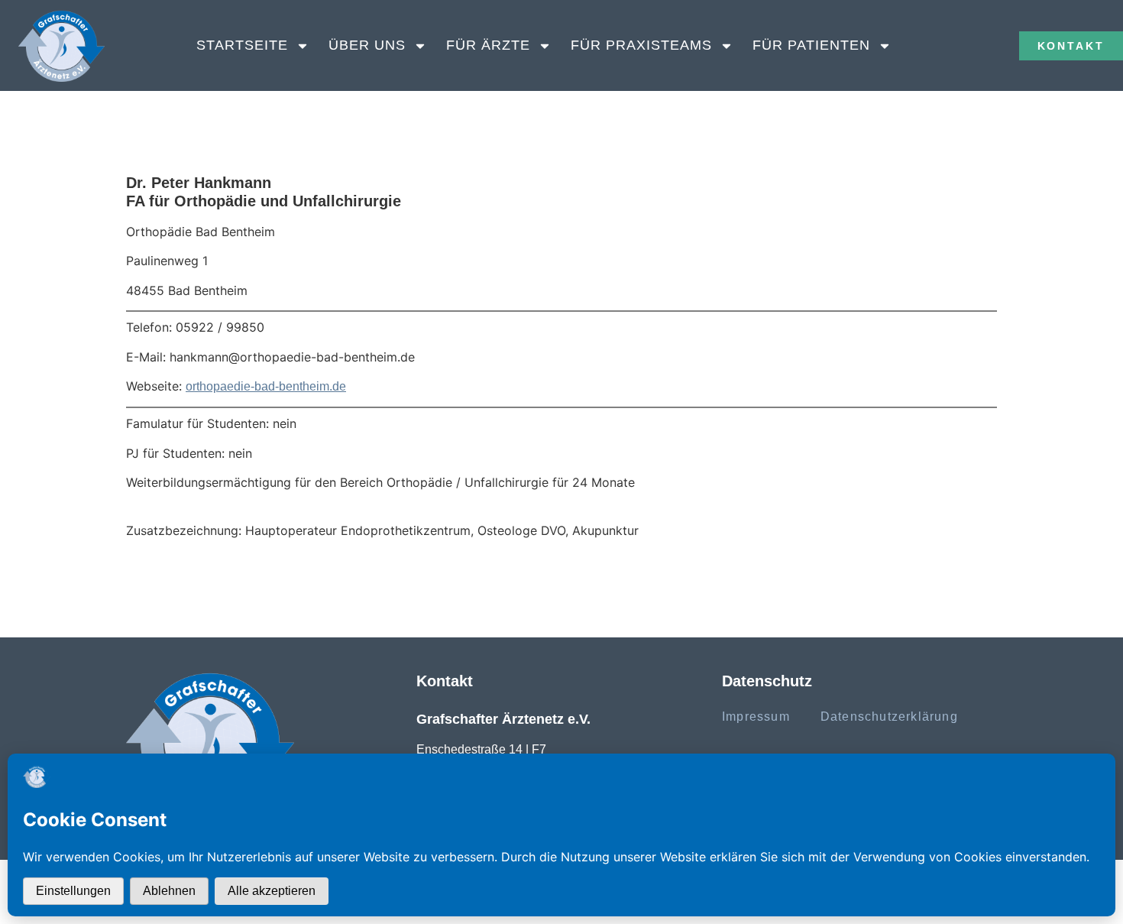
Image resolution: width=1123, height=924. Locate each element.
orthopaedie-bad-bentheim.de (266, 386)
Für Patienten (811, 45)
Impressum (756, 716)
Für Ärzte (488, 45)
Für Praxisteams (641, 45)
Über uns (367, 45)
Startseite (242, 45)
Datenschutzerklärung (889, 716)
